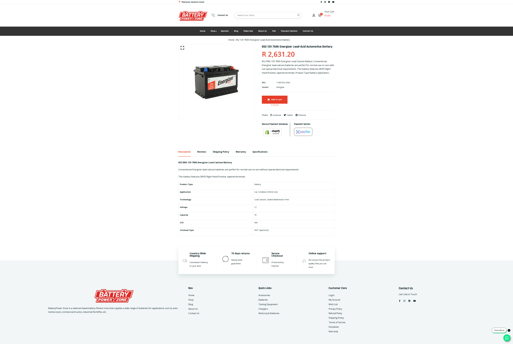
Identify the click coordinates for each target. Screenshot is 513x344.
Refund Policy (335, 313)
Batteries (263, 299)
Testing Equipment (268, 304)
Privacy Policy (335, 308)
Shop (213, 31)
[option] (216, 82)
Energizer (280, 87)
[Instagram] (325, 2)
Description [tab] (184, 151)
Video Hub (248, 31)
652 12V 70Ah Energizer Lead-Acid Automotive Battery (263, 39)
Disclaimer (334, 326)
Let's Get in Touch (408, 294)
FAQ (274, 31)
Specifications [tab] (259, 151)
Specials (225, 31)
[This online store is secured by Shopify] (276, 132)
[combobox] (268, 15)
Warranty (333, 331)
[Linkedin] (329, 2)
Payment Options (289, 31)
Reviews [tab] (201, 151)
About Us (262, 31)
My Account (334, 299)
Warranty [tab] (241, 151)
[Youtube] (333, 2)
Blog (236, 31)
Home (202, 31)
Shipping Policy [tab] (221, 151)
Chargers (263, 308)
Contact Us (223, 15)
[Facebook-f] (321, 2)
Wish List (333, 304)
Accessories (264, 295)
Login (331, 295)
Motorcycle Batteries (269, 313)
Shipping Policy (336, 317)
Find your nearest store (192, 2)
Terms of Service (337, 322)
